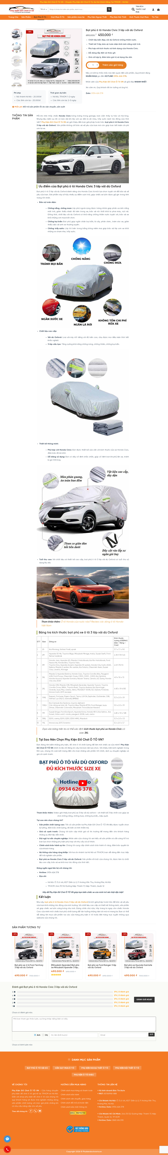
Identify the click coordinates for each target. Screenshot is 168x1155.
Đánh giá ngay (144, 1000)
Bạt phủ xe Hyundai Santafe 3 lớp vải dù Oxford (138, 966)
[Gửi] (109, 9)
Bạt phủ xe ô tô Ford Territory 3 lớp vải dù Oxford (29, 966)
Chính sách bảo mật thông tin (74, 1107)
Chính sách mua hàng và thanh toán (76, 1091)
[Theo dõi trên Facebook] (31, 1111)
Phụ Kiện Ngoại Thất (97, 17)
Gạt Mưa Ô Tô (57, 17)
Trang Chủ (13, 17)
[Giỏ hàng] (158, 9)
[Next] (78, 56)
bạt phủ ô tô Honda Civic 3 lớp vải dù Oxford (66, 902)
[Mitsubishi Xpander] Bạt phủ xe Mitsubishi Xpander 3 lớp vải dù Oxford (65, 966)
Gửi (151, 1034)
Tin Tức (155, 17)
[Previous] (30, 56)
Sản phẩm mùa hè (76, 17)
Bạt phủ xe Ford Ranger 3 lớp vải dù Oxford (102, 966)
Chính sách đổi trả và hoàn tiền (74, 1103)
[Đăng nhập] (153, 9)
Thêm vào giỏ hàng (112, 65)
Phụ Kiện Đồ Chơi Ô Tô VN (111, 82)
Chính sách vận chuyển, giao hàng (76, 1099)
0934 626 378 (119, 76)
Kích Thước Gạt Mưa (139, 17)
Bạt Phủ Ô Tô (40, 17)
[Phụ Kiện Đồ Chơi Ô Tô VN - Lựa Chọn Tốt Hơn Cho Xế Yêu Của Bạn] (21, 9)
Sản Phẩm (26, 17)
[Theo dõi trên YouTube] (40, 1111)
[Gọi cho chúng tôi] (35, 1111)
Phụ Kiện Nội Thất (118, 17)
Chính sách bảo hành (70, 1095)
